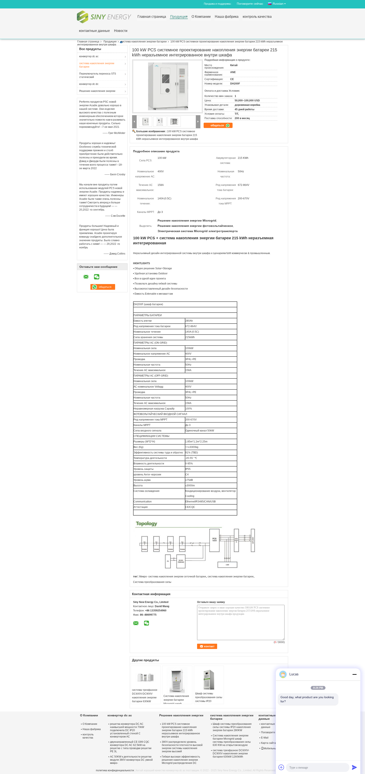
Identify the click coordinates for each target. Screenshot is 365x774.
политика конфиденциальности (115, 770)
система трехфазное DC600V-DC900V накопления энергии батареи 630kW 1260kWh (144, 697)
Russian (278, 3)
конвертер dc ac (88, 56)
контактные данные (94, 31)
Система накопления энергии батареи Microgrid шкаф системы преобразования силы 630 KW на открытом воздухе (232, 740)
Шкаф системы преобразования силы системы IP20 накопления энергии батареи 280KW (208, 701)
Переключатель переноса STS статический (97, 75)
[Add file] (281, 767)
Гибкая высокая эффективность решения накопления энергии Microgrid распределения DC (181, 759)
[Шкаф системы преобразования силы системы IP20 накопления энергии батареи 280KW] (209, 679)
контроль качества (257, 16)
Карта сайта (268, 742)
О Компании (201, 16)
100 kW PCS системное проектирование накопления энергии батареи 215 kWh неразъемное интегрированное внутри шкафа (167, 135)
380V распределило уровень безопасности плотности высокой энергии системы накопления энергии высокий (182, 746)
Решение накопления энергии (97, 91)
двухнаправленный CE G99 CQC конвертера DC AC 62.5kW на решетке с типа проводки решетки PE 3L (130, 746)
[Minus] (354, 674)
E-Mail (264, 737)
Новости (120, 31)
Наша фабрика (226, 16)
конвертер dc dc (88, 84)
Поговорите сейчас (250, 3)
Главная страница (152, 16)
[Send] (354, 767)
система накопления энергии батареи (144, 41)
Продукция (178, 16)
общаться (218, 125)
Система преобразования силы (152, 582)
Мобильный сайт (274, 748)
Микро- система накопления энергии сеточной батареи (172, 576)
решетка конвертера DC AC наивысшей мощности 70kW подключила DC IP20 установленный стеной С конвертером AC (127, 730)
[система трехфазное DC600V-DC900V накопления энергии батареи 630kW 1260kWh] (146, 677)
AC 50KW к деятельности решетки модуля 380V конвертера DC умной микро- (131, 759)
